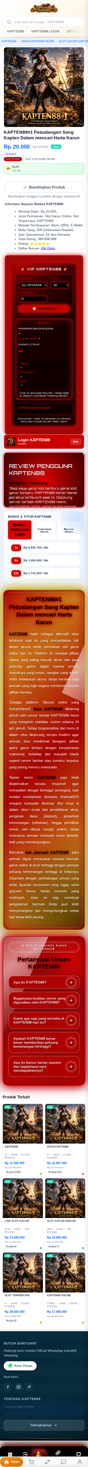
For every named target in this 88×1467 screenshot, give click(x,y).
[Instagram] (19, 1387)
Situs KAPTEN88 (47, 709)
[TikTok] (29, 1387)
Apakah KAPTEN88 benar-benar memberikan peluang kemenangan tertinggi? (35, 1043)
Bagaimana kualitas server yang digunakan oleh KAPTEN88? (39, 1001)
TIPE (53, 279)
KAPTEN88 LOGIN (45, 31)
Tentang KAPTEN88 (19, 1407)
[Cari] (9, 22)
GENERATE (44, 309)
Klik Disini (48, 249)
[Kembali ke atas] (79, 1436)
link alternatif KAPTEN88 (47, 853)
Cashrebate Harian (44, 530)
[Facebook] (8, 1387)
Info (75, 442)
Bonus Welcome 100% (19, 530)
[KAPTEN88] (44, 8)
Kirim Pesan (23, 1366)
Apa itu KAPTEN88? (29, 983)
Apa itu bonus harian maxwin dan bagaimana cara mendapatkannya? (37, 1067)
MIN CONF (25, 293)
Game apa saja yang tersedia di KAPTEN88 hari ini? (38, 1021)
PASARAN (26, 279)
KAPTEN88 (15, 31)
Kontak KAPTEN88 (18, 1414)
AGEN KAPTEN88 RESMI (37, 41)
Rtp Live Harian (69, 530)
